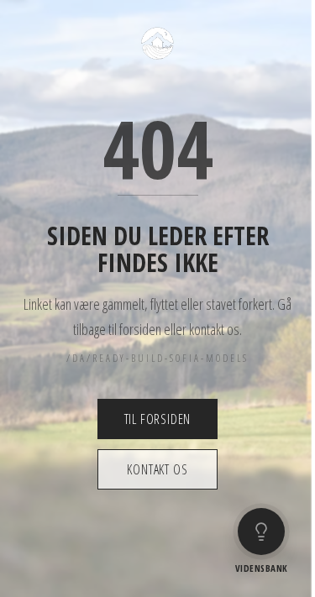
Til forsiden (158, 419)
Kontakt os (157, 469)
